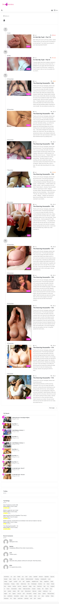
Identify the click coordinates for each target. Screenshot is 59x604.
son (39, 596)
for (44, 583)
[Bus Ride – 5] (7, 463)
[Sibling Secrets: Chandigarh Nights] (7, 419)
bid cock (41, 576)
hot (48, 586)
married (9, 591)
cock (49, 579)
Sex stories (16, 596)
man (5, 591)
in (4, 588)
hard (34, 586)
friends (52, 583)
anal (14, 576)
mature (14, 591)
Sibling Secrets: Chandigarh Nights (20, 417)
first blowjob (33, 583)
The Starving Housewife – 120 (43, 144)
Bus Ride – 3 (15, 449)
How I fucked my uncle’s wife (10, 505)
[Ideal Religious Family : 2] (7, 432)
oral (10, 593)
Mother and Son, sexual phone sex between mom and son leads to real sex (22, 520)
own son (19, 593)
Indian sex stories (26, 588)
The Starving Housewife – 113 (43, 378)
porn (24, 593)
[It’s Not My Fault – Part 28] (7, 476)
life (42, 588)
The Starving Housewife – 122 (43, 83)
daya (41, 581)
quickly (44, 593)
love (51, 588)
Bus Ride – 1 (15, 423)
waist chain (20, 598)
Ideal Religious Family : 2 (18, 430)
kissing (38, 588)
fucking (14, 586)
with (35, 598)
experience (46, 581)
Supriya (11, 546)
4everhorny (6, 576)
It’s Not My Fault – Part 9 (41, 60)
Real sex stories (51, 593)
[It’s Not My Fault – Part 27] (7, 470)
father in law (23, 583)
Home (6, 16)
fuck (5, 586)
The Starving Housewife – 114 (43, 347)
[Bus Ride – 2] (7, 438)
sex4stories (10, 596)
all (11, 576)
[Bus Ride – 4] (7, 457)
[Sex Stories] (8, 4)
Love (10, 552)
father (18, 583)
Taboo (52, 596)
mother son (45, 591)
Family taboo (6, 583)
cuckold (15, 581)
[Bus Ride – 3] (7, 451)
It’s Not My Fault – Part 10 (42, 37)
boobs (14, 579)
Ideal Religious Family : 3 (18, 442)
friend (48, 583)
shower (30, 596)
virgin (15, 598)
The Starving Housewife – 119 (43, 174)
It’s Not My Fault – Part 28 (18, 474)
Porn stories (29, 593)
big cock (52, 576)
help (44, 586)
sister (35, 596)
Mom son (34, 591)
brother (22, 579)
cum (20, 581)
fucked (9, 586)
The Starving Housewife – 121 (43, 113)
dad (23, 581)
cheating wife (43, 579)
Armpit (18, 576)
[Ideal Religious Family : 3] (7, 444)
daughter (28, 581)
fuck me (19, 586)
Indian (20, 588)
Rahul (10, 540)
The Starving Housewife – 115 (43, 308)
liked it (46, 588)
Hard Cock (39, 586)
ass (22, 576)
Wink (10, 565)
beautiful (35, 576)
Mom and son (28, 591)
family (52, 581)
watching (26, 598)
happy (30, 586)
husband (52, 586)
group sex (25, 586)
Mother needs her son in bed (10, 510)
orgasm (14, 593)
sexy (26, 596)
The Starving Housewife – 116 (43, 277)
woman (39, 598)
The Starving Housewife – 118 (43, 206)
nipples (5, 593)
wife (31, 598)
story (43, 596)
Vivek (10, 559)
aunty (30, 576)
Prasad (34, 593)
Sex (5, 596)
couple (10, 581)
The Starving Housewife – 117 (43, 249)
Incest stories (14, 588)
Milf (18, 591)
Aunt (26, 576)
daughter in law (35, 581)
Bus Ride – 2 (15, 436)
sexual (22, 596)
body (10, 579)
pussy (39, 593)
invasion (33, 588)
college (5, 581)
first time (40, 583)
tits (11, 598)
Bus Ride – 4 (15, 455)
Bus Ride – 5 (15, 462)
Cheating (37, 579)
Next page (51, 408)
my (50, 591)
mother (39, 591)
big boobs (47, 576)
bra (18, 579)
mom (22, 591)
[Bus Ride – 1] (7, 425)
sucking (47, 596)
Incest (8, 588)
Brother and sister (29, 579)
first (28, 583)
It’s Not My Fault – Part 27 (18, 468)
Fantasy (13, 583)
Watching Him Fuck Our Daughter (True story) (14, 515)
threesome (6, 598)
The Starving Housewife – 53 (10, 526)
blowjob (5, 579)
